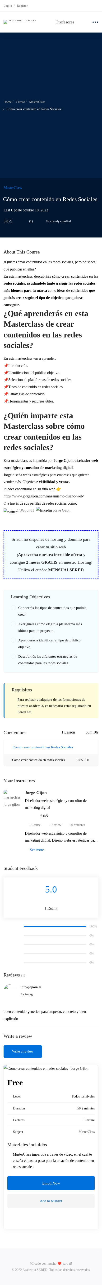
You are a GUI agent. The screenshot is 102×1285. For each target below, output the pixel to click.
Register (22, 5)
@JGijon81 (25, 510)
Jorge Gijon (61, 510)
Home (8, 102)
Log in (8, 5)
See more (36, 850)
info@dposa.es (31, 987)
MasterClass (37, 102)
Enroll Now (51, 1183)
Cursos (20, 102)
